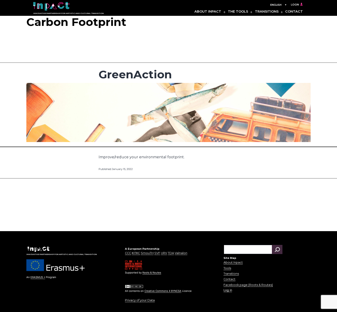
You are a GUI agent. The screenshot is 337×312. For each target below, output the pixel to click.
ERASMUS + (37, 277)
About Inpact (207, 11)
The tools (238, 11)
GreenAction (135, 74)
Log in (228, 290)
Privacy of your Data (140, 300)
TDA (171, 253)
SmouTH (147, 253)
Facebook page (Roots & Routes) (248, 285)
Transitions (267, 11)
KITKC (136, 253)
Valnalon (181, 253)
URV (164, 253)
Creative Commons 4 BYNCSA (162, 291)
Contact (294, 11)
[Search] (277, 249)
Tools (227, 268)
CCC (128, 253)
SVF (157, 253)
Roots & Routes (151, 272)
